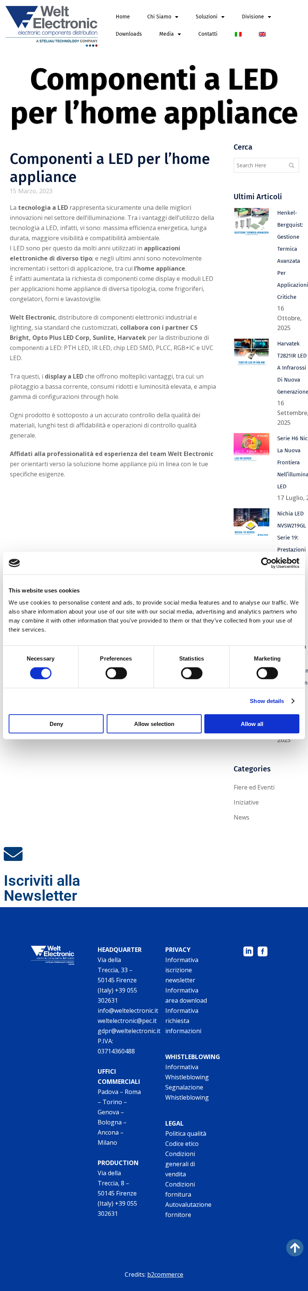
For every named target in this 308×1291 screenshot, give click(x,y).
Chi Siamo (159, 17)
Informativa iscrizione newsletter (181, 970)
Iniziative (246, 802)
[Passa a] (238, 34)
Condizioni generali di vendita (180, 1164)
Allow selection (154, 723)
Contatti (207, 34)
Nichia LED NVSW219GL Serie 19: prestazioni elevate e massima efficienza (291, 549)
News (241, 817)
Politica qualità (185, 1133)
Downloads (129, 34)
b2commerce (165, 1274)
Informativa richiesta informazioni (183, 1020)
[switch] (116, 673)
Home (123, 17)
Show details (267, 701)
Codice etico (182, 1143)
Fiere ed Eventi (254, 787)
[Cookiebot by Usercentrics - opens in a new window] (266, 563)
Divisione (253, 17)
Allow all (252, 723)
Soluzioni (206, 17)
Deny (56, 723)
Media (166, 34)
